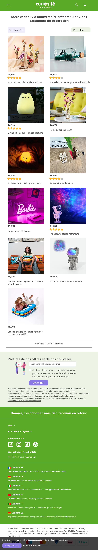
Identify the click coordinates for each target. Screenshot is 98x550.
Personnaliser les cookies (32, 545)
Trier (82, 30)
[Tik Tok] (27, 444)
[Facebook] (10, 444)
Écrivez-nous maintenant (23, 457)
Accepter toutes (12, 545)
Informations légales (18, 431)
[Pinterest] (35, 444)
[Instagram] (19, 444)
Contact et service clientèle (22, 452)
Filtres (17, 30)
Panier (84, 4)
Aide (10, 425)
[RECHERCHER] (76, 5)
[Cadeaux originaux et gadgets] (45, 3)
